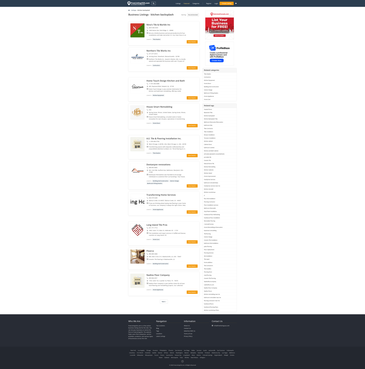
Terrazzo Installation (209, 138)
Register (208, 3)
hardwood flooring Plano (211, 307)
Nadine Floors (208, 291)
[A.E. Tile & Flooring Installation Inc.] (137, 144)
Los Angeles (141, 350)
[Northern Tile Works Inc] (137, 56)
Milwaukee (140, 355)
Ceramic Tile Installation (210, 240)
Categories (195, 3)
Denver (160, 353)
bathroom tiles (208, 125)
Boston (187, 353)
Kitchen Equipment (158, 95)
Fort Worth (140, 353)
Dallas (193, 350)
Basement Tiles (208, 112)
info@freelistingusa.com (221, 326)
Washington (179, 353)
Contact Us (187, 328)
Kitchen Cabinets (208, 170)
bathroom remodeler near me (212, 297)
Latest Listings (160, 336)
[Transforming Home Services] (137, 201)
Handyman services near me (212, 186)
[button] (236, 3)
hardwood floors (208, 304)
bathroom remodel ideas (211, 183)
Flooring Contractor (209, 202)
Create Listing (226, 3)
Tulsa (181, 357)
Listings (178, 3)
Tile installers (207, 269)
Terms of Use (188, 334)
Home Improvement (210, 176)
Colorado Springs (207, 355)
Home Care (156, 239)
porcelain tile (207, 157)
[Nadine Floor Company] (137, 281)
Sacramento (169, 355)
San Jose (199, 350)
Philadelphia (163, 350)
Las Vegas (224, 353)
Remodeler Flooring (209, 221)
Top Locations (160, 326)
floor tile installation (209, 198)
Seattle (154, 353)
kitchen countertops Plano (211, 310)
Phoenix (171, 350)
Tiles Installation (208, 132)
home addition (208, 262)
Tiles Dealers (156, 39)
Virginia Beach (218, 355)
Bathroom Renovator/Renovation (213, 122)
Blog (157, 328)
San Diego (187, 350)
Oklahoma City (216, 353)
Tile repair (206, 259)
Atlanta (199, 355)
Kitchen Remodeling (209, 167)
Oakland (166, 357)
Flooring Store (208, 272)
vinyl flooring (207, 275)
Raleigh (226, 355)
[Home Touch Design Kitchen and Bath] (137, 86)
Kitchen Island (208, 173)
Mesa (193, 355)
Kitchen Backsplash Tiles (211, 119)
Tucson (156, 355)
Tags (157, 331)
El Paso (166, 353)
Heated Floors (208, 109)
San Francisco (221, 350)
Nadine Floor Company (210, 288)
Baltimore (232, 353)
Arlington (202, 357)
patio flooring (208, 246)
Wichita (187, 357)
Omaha (232, 355)
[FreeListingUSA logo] (138, 3)
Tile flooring (207, 234)
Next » (164, 301)
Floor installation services (211, 205)
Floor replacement (209, 249)
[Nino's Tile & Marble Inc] (137, 30)
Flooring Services (208, 253)
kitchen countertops (209, 192)
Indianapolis (230, 350)
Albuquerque (148, 355)
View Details (192, 42)
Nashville (200, 353)
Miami (160, 357)
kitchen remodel (208, 189)
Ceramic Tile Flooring (210, 278)
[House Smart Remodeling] (137, 112)
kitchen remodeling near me (212, 294)
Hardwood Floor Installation (212, 218)
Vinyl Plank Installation (210, 211)
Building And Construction (160, 181)
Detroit (172, 353)
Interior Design (174, 181)
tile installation (208, 256)
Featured (186, 3)
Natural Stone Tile (209, 163)
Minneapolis (174, 357)
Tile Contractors (208, 265)
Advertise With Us (189, 331)
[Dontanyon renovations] (137, 170)
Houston (155, 350)
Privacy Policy (188, 336)
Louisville (132, 355)
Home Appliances (158, 209)
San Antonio (178, 350)
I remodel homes (209, 224)
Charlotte (147, 353)
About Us (187, 326)
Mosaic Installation (209, 135)
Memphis (193, 353)
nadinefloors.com (209, 285)
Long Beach (186, 355)
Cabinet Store (208, 144)
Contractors (156, 65)
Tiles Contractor (208, 128)
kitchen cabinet (208, 141)
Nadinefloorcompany (210, 281)
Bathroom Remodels (210, 208)
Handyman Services (209, 179)
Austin (205, 350)
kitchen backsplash (209, 116)
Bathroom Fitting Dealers (154, 183)
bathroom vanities (209, 147)
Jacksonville (212, 350)
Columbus (132, 353)
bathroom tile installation (211, 243)
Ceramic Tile (207, 160)
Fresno (162, 355)
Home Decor (156, 123)
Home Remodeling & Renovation (213, 227)
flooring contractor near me (212, 300)
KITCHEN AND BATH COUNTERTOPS (214, 154)
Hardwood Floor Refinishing (212, 214)
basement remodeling (210, 230)
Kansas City (178, 355)
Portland (207, 353)
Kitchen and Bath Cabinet (211, 151)
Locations (159, 334)
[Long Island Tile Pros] (137, 231)
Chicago (148, 350)
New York (133, 350)
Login (216, 3)
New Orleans (194, 357)
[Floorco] (137, 257)
